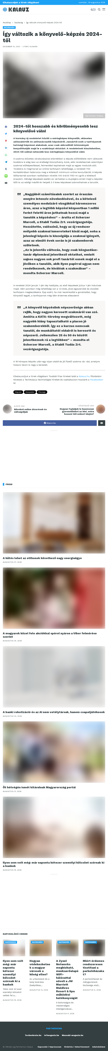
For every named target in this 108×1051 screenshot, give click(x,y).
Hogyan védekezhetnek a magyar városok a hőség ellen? (40, 967)
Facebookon (96, 379)
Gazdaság (18, 23)
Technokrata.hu (33, 1035)
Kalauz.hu (84, 376)
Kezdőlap (7, 23)
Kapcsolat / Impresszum (49, 1047)
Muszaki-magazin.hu (72, 1035)
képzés (18, 392)
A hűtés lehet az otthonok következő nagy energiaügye (42, 558)
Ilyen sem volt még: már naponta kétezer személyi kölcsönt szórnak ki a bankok (53, 864)
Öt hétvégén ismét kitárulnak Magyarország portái (39, 787)
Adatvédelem (98, 1047)
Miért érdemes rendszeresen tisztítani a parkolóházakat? (93, 967)
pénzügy (42, 392)
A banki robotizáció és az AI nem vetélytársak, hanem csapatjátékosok (54, 712)
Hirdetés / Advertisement (76, 1047)
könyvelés (30, 392)
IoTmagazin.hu (51, 1035)
